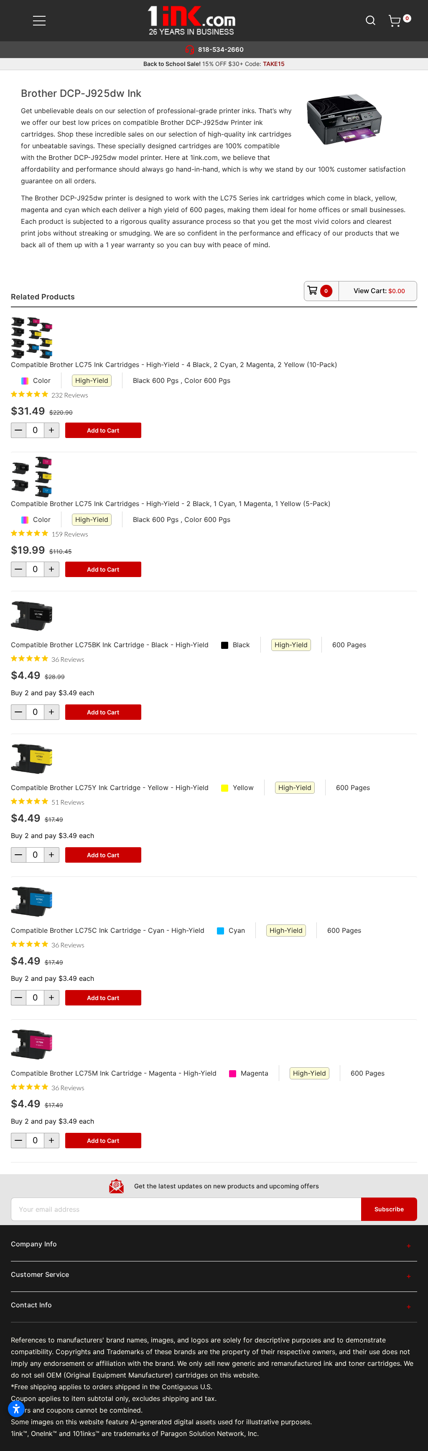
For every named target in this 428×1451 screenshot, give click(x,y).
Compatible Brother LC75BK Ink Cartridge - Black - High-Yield (110, 645)
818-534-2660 (221, 49)
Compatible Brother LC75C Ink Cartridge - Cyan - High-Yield (107, 930)
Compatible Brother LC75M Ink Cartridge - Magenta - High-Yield (114, 1073)
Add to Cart (103, 430)
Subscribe (389, 1209)
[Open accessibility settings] (16, 1408)
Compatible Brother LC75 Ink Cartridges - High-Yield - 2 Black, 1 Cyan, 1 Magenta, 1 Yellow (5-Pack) (171, 503)
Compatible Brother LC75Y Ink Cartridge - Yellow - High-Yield (110, 787)
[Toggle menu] (44, 20)
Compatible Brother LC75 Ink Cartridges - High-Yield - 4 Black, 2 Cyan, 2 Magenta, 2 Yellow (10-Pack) (174, 364)
